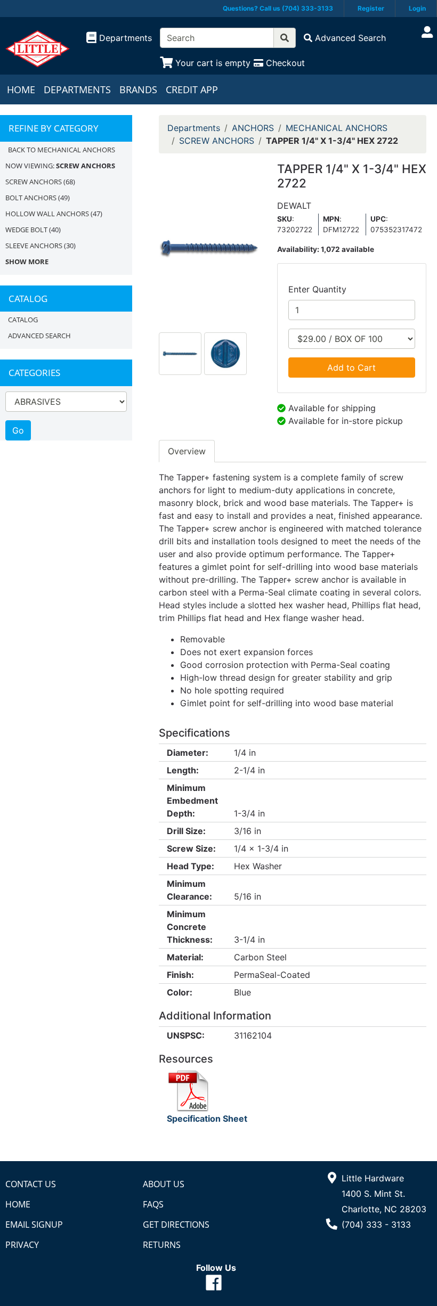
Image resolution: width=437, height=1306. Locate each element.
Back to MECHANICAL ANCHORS (61, 149)
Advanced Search (39, 335)
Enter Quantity (317, 289)
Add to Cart (351, 367)
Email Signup (34, 1224)
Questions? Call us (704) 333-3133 (278, 8)
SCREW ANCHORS (33, 181)
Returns (162, 1245)
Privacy (22, 1245)
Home (21, 89)
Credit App (192, 89)
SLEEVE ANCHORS (33, 245)
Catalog (23, 319)
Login (417, 8)
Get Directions (176, 1224)
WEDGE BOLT (26, 229)
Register (371, 8)
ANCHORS (253, 128)
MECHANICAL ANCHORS (336, 128)
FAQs (153, 1204)
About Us (163, 1184)
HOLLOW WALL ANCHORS (47, 213)
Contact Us (30, 1184)
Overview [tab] (187, 451)
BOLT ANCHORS (30, 197)
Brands (138, 89)
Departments (77, 89)
